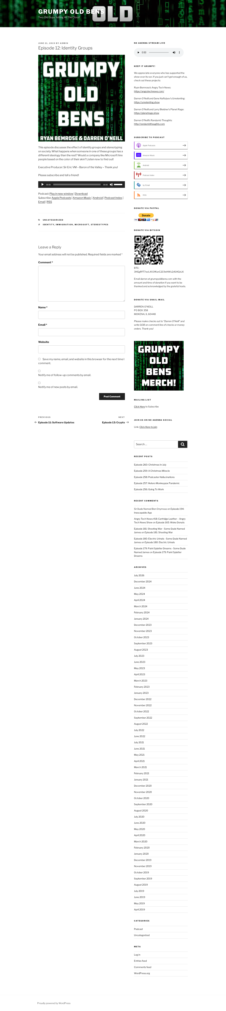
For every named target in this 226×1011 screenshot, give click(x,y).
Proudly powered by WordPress (53, 1003)
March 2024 (140, 606)
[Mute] (111, 184)
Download (81, 193)
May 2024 (139, 593)
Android (98, 197)
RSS (49, 201)
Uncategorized (53, 220)
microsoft (82, 224)
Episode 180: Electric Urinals (160, 542)
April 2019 (139, 909)
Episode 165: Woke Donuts (170, 522)
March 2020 (140, 841)
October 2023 (141, 637)
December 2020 (143, 785)
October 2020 (141, 798)
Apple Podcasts (61, 197)
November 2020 (143, 792)
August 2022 (141, 723)
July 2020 (139, 816)
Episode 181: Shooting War (159, 532)
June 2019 (139, 897)
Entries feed (140, 960)
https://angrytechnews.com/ (149, 91)
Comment (45, 262)
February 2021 (141, 773)
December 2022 (142, 699)
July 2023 (139, 655)
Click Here (139, 406)
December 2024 (143, 581)
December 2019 (142, 860)
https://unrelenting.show (147, 102)
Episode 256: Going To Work (149, 489)
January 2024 (141, 618)
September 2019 (143, 878)
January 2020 (141, 853)
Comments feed (142, 967)
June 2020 (139, 822)
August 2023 (141, 649)
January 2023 (141, 692)
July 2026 (139, 575)
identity (48, 224)
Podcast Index (113, 197)
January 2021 (141, 779)
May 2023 (139, 668)
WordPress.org (142, 973)
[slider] (118, 184)
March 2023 (140, 680)
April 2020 (139, 835)
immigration (64, 224)
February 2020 (142, 847)
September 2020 (143, 804)
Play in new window (61, 193)
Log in (137, 954)
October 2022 (141, 711)
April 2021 (139, 761)
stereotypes (100, 224)
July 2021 (139, 742)
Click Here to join (148, 426)
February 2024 (142, 612)
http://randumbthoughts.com (149, 123)
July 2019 (139, 891)
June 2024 (139, 587)
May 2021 (139, 754)
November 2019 (143, 866)
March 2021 (140, 767)
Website (43, 342)
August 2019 (141, 884)
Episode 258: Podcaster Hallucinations (154, 477)
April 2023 (139, 674)
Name (42, 307)
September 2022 (143, 717)
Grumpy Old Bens (71, 11)
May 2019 (139, 903)
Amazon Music (82, 197)
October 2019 (141, 872)
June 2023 (139, 661)
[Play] (42, 184)
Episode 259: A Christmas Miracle (152, 470)
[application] (81, 184)
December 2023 (143, 624)
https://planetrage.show (146, 113)
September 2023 (143, 643)
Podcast (138, 929)
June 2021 (139, 748)
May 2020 (139, 829)
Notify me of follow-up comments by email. (64, 375)
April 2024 (139, 600)
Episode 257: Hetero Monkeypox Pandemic (157, 483)
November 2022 (143, 705)
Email (41, 201)
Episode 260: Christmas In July (150, 464)
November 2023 (143, 631)
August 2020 (141, 810)
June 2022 (139, 736)
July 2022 (139, 730)
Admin (64, 43)
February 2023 (142, 686)
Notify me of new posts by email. (58, 387)
